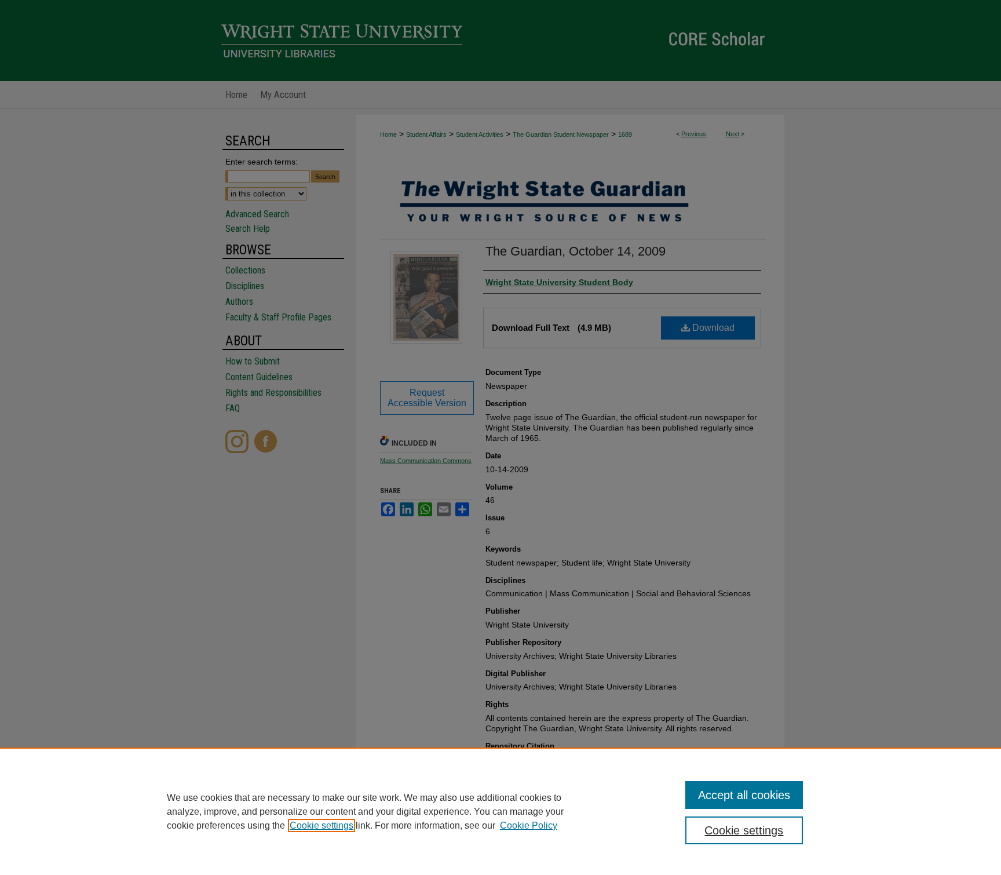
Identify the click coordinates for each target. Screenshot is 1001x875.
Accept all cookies (744, 795)
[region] (500, 811)
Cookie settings (321, 825)
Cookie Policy (528, 825)
